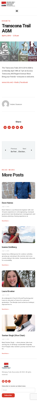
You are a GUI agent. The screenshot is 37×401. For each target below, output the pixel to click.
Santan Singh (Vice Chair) (13, 335)
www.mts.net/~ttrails (10, 82)
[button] (17, 11)
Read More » (5, 221)
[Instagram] (9, 381)
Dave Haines (7, 203)
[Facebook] (3, 381)
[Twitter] (6, 381)
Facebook (24, 82)
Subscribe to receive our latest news (14, 386)
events (6, 21)
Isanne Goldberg (9, 247)
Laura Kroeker (8, 291)
